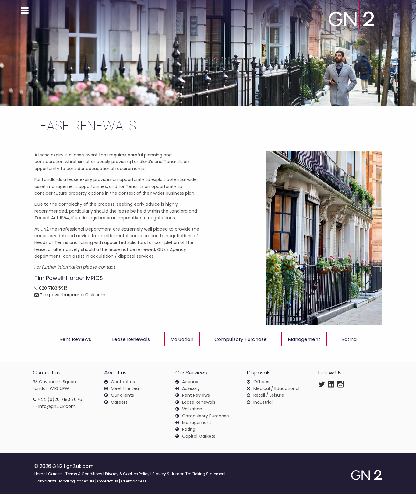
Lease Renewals (131, 339)
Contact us (123, 382)
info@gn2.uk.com (56, 406)
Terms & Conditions (83, 473)
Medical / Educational (276, 388)
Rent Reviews (75, 339)
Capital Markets (198, 436)
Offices (261, 382)
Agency (190, 382)
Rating (349, 339)
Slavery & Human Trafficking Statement (189, 473)
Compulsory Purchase (240, 339)
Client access (133, 481)
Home (39, 473)
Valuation (182, 339)
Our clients (122, 395)
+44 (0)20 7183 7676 (59, 399)
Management (304, 339)
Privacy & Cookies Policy (127, 473)
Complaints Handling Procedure (64, 481)
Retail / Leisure (268, 395)
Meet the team (127, 388)
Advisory (191, 388)
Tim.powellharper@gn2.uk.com (72, 295)
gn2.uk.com (79, 466)
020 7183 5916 (53, 288)
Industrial (263, 402)
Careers (119, 402)
